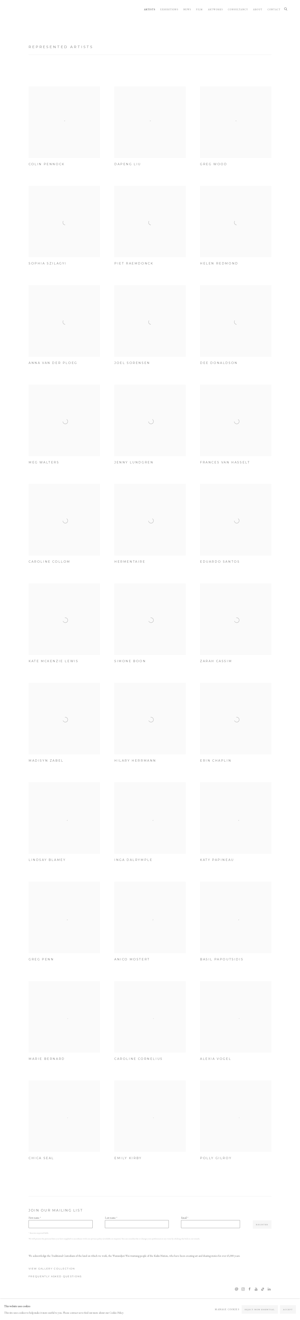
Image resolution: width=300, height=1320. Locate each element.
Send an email (236, 1289)
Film (199, 9)
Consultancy (238, 9)
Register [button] (262, 1224)
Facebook (249, 1289)
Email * (184, 1218)
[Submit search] (286, 9)
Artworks (215, 9)
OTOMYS (26, 9)
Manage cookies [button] (227, 1309)
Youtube (256, 1289)
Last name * (111, 1218)
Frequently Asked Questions (55, 1276)
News (187, 9)
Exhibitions (169, 9)
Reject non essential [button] (260, 1309)
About (257, 9)
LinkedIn (269, 1289)
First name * (35, 1218)
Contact (274, 9)
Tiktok (262, 1289)
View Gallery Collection (52, 1268)
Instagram (243, 1289)
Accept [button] (288, 1309)
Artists (149, 9)
